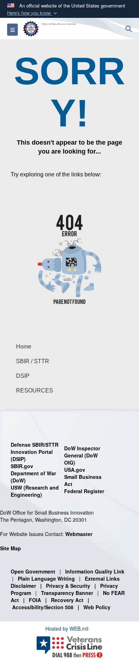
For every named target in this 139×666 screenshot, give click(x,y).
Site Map (10, 548)
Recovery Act (67, 600)
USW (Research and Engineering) (35, 491)
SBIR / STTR (32, 361)
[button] (32, 13)
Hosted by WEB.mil (66, 628)
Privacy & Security (68, 585)
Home (23, 347)
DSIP (23, 376)
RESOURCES (34, 390)
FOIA (35, 600)
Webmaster (78, 533)
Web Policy (96, 607)
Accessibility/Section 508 (42, 607)
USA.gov (74, 469)
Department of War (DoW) (33, 477)
